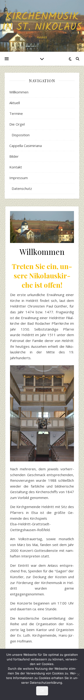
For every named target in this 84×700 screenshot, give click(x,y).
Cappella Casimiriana (25, 145)
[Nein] (78, 674)
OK (42, 691)
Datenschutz (22, 188)
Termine (16, 113)
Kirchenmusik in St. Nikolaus (42, 22)
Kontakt (15, 167)
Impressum (18, 177)
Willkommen (18, 92)
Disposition (21, 135)
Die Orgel (17, 124)
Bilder (14, 156)
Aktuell (14, 102)
